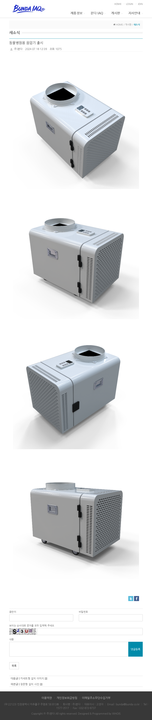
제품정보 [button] (76, 13)
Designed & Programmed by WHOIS (99, 713)
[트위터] (130, 598)
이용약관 (47, 697)
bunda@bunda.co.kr (128, 704)
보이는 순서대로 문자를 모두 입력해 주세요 (31, 625)
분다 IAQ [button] (97, 13)
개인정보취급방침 (67, 697)
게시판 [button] (115, 13)
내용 (11, 639)
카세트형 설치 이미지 (32, 678)
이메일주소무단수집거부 (96, 697)
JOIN (140, 4)
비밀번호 (83, 611)
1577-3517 (62, 707)
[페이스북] (136, 598)
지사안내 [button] (134, 13)
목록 (14, 665)
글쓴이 (12, 611)
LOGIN (129, 4)
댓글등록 (135, 649)
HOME (117, 4)
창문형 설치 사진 (29, 684)
